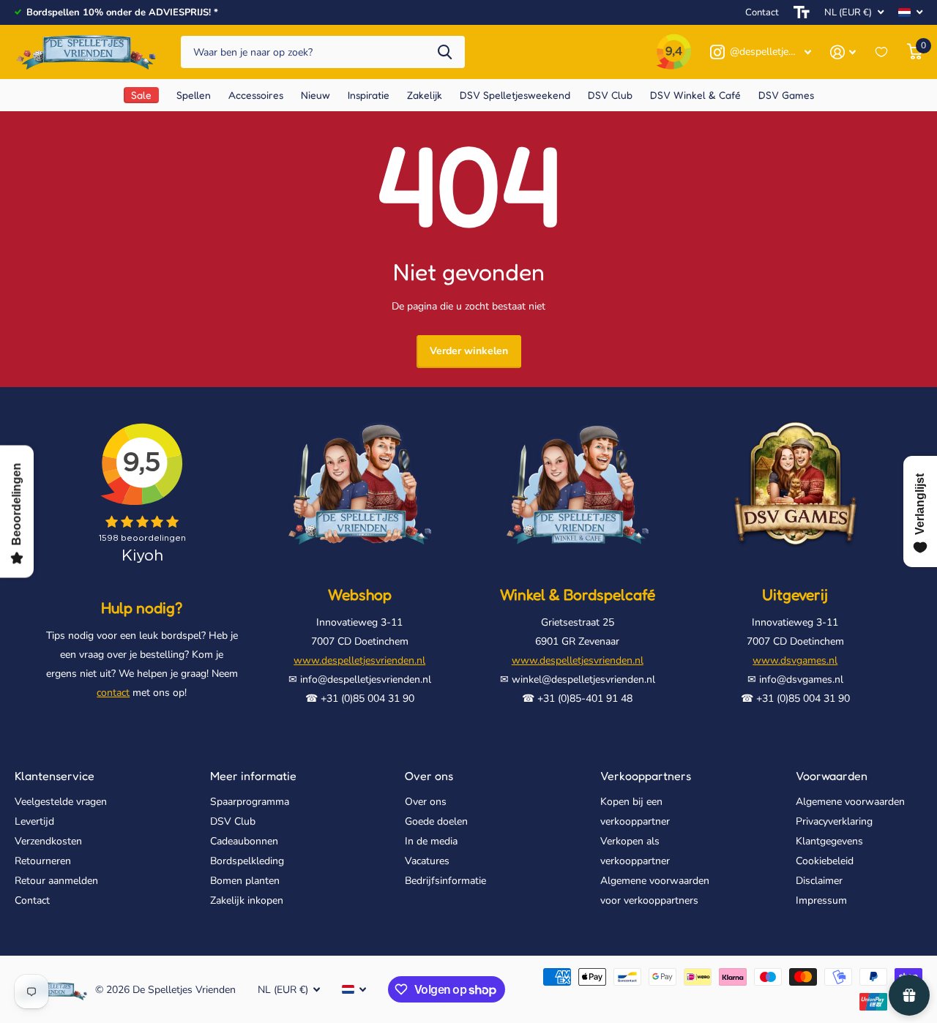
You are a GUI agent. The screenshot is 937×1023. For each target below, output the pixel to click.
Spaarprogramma (249, 802)
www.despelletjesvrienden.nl (359, 660)
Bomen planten (245, 881)
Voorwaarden (831, 775)
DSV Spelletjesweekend (515, 95)
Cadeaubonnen (244, 841)
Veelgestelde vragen (61, 802)
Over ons (429, 775)
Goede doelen (436, 821)
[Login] (842, 52)
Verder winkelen (469, 351)
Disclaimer (819, 881)
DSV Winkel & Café (695, 95)
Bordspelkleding (247, 861)
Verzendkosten (48, 841)
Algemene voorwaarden (850, 802)
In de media (431, 841)
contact (113, 693)
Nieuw (315, 95)
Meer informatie (253, 775)
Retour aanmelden (56, 881)
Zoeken (445, 52)
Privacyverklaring (834, 821)
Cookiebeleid (825, 861)
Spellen (193, 95)
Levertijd (34, 821)
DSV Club (232, 821)
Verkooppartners (645, 775)
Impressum (821, 900)
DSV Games (786, 95)
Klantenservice (54, 775)
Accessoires (255, 95)
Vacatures (427, 861)
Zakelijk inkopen (246, 900)
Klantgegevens (829, 841)
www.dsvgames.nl (795, 660)
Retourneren (43, 861)
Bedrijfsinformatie (445, 881)
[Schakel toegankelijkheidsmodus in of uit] (802, 12)
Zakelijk (424, 95)
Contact (762, 12)
